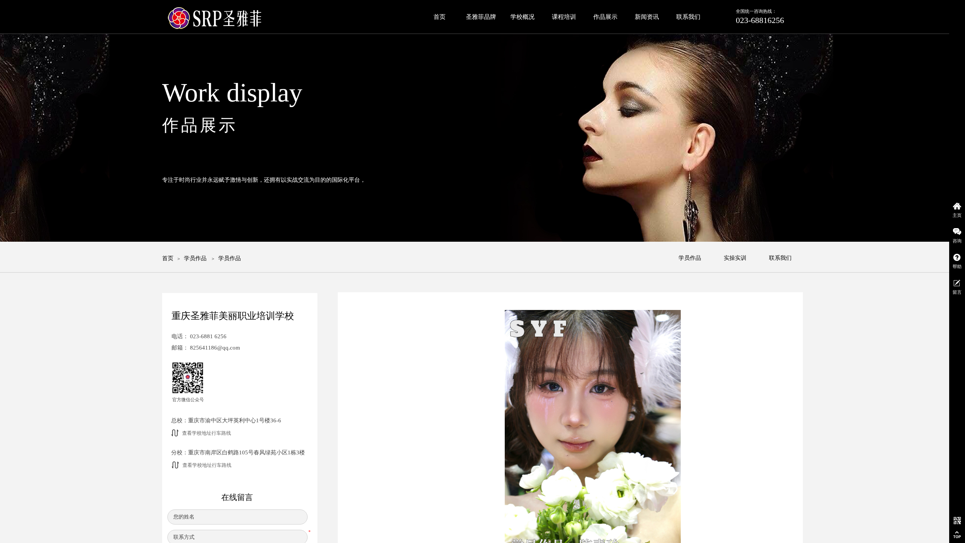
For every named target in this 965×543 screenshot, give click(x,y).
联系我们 (780, 258)
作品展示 (605, 17)
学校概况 (522, 17)
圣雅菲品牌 (481, 17)
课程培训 (564, 17)
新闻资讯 (647, 17)
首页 (167, 258)
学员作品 (195, 258)
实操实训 (735, 258)
